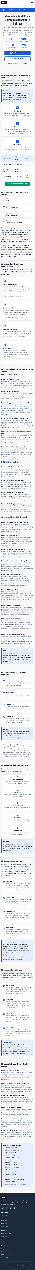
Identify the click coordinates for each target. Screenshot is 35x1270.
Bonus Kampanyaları (6, 1234)
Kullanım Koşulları (5, 1255)
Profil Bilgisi (4, 1221)
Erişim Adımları (18, 59)
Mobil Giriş (4, 1236)
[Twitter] (2, 1208)
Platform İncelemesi (6, 1239)
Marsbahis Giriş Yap (18, 53)
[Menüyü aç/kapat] (32, 2)
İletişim (3, 1249)
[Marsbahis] (4, 2)
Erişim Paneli (4, 1218)
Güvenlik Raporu (5, 1242)
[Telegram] (14, 1208)
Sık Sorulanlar (4, 1226)
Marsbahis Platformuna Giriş (18, 184)
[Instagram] (6, 1208)
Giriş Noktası (4, 1215)
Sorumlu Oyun (4, 1252)
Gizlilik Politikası (5, 1257)
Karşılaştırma (4, 1223)
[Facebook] (10, 1208)
